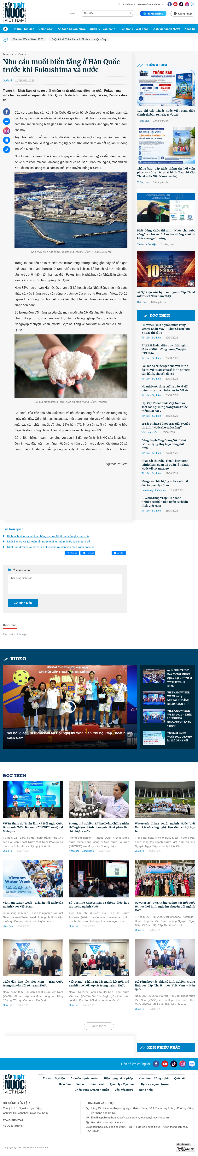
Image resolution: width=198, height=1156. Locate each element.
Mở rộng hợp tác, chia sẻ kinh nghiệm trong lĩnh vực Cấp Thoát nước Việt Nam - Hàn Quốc (165, 985)
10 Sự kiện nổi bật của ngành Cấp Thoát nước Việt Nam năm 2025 (166, 294)
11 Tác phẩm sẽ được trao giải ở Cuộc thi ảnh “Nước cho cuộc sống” (166, 425)
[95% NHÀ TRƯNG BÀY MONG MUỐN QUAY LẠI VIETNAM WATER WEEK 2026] (154, 676)
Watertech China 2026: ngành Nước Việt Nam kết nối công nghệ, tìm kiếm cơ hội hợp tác (165, 827)
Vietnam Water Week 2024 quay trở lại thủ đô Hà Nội (179, 736)
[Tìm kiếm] (131, 13)
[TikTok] (181, 4)
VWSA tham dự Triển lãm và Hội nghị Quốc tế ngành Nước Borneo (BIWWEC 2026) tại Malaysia (33, 827)
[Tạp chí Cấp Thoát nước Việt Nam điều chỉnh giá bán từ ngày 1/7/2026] (166, 87)
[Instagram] (187, 4)
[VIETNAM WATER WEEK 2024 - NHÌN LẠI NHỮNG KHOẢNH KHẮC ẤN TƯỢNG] (154, 716)
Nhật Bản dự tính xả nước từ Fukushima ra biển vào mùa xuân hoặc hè (51, 546)
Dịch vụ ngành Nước (166, 28)
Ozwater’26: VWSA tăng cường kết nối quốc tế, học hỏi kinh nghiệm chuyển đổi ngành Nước (165, 906)
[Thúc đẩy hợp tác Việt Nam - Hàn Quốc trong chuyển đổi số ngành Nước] (33, 958)
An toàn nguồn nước (72, 28)
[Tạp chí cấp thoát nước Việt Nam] (14, 12)
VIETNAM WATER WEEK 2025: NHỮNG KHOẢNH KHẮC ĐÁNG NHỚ (178, 698)
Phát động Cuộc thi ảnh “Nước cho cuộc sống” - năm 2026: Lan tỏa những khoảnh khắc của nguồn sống (166, 234)
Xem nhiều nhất (163, 1047)
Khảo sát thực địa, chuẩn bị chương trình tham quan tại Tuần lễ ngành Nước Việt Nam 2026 (165, 464)
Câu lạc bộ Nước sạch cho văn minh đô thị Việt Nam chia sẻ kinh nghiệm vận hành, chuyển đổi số (166, 369)
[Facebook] (169, 4)
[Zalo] (193, 4)
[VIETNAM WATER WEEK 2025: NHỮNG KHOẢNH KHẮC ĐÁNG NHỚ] (154, 698)
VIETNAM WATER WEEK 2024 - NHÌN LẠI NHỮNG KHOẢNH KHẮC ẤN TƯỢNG (179, 718)
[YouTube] (164, 1063)
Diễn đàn (142, 302)
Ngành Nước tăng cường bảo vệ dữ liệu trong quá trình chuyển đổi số (165, 388)
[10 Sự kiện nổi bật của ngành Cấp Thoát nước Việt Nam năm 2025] (166, 269)
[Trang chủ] (6, 28)
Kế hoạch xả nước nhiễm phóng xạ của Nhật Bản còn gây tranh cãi (48, 536)
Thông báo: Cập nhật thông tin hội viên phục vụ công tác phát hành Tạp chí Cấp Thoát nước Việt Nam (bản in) (166, 172)
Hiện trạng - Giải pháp (133, 28)
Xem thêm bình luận (15, 634)
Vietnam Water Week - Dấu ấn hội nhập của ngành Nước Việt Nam (33, 904)
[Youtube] (175, 4)
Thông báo (156, 65)
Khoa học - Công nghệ (81, 850)
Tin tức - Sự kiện (23, 28)
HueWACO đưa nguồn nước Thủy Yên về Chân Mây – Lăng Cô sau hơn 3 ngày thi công (166, 328)
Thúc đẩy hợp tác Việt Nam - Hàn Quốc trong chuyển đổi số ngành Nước (33, 983)
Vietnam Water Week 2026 (28, 39)
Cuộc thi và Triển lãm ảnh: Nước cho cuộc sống (79, 39)
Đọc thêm (160, 315)
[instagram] (182, 1063)
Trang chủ (8, 54)
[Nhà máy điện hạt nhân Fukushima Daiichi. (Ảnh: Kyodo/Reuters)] (71, 210)
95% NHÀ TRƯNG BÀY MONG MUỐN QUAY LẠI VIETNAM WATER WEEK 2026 (179, 678)
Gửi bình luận (23, 602)
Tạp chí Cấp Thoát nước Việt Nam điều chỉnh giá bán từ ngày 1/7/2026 (166, 112)
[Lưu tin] (6, 140)
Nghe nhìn (146, 1089)
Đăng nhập (185, 13)
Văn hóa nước (150, 432)
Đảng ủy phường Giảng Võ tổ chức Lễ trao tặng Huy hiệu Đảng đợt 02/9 (164, 444)
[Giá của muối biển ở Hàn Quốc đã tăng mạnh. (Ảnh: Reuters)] (71, 366)
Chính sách (46, 28)
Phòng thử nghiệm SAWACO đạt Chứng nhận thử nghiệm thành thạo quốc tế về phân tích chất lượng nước (99, 827)
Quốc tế (22, 54)
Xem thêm (99, 1026)
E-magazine (155, 13)
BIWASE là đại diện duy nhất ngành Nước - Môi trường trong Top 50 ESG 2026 (165, 349)
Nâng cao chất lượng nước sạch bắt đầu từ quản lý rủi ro (165, 483)
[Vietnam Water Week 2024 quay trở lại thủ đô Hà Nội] (154, 738)
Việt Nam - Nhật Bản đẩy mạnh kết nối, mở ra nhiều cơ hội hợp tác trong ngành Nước (99, 983)
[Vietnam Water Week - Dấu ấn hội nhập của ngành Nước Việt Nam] (33, 878)
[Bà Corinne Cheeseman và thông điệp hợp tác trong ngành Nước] (99, 878)
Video (18, 659)
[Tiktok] (173, 1063)
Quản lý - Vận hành (102, 28)
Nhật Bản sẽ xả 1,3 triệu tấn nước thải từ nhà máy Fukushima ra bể (48, 541)
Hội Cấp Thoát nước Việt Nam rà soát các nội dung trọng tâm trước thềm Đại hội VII (165, 407)
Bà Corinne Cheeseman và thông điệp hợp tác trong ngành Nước (99, 904)
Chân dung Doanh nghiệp (92, 1089)
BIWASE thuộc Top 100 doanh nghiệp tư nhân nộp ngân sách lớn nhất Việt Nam (165, 501)
